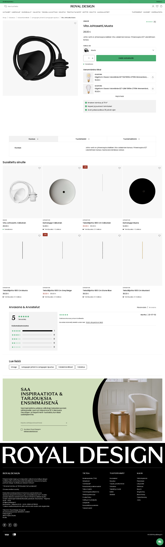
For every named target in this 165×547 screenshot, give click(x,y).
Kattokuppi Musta (131, 223)
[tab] (33, 139)
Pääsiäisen (140, 481)
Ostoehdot (86, 481)
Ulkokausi (140, 486)
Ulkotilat (112, 494)
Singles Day (141, 492)
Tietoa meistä (87, 489)
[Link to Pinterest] (4, 525)
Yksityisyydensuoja (88, 494)
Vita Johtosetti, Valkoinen (14, 223)
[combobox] (159, 2)
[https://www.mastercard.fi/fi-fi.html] (14, 534)
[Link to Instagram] (15, 525)
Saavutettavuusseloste (90, 505)
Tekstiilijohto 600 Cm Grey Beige (57, 291)
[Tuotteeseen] (119, 77)
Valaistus (113, 486)
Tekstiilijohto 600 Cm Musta (15, 291)
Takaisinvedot (87, 508)
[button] (159, 2)
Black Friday (141, 494)
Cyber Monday (142, 497)
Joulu (139, 500)
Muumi (139, 489)
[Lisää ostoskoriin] (153, 77)
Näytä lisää (120, 96)
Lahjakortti (85, 502)
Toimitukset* (86, 483)
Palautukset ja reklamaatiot (91, 486)
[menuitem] (7, 12)
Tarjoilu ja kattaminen (117, 483)
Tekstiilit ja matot (115, 489)
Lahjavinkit (140, 483)
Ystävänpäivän (142, 478)
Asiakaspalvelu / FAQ (89, 478)
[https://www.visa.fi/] (6, 534)
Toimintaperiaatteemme (90, 492)
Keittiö (112, 492)
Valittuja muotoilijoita (89, 500)
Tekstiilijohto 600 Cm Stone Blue (97, 291)
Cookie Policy (86, 497)
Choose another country (11, 489)
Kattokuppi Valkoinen (52, 223)
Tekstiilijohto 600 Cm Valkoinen (97, 223)
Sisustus (112, 481)
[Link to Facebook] (10, 525)
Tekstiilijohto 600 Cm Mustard (136, 291)
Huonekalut (113, 478)
